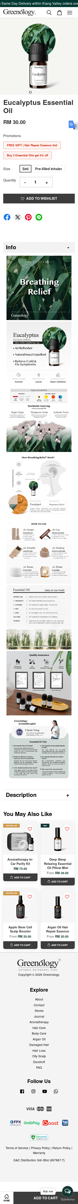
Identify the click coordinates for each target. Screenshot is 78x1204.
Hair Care (39, 1028)
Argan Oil (39, 1039)
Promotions (12, 135)
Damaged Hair (39, 1044)
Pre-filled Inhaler (48, 168)
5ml (25, 168)
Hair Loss (39, 1050)
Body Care (39, 1033)
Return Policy (61, 1148)
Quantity (9, 180)
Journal (39, 1016)
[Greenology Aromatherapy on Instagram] (33, 1093)
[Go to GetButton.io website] (68, 1199)
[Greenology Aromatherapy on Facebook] (22, 1093)
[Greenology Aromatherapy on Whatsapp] (56, 1093)
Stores (39, 1010)
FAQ (39, 1067)
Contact (39, 1005)
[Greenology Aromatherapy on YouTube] (45, 1093)
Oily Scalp (39, 1056)
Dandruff (39, 1062)
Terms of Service (17, 1148)
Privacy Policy (40, 1148)
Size (6, 168)
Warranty (39, 1153)
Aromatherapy (39, 1022)
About (39, 999)
